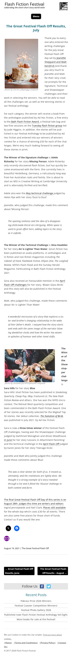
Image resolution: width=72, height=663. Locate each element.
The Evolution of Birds (51, 416)
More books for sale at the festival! (36, 619)
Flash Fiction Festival (24, 4)
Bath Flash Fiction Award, (25, 121)
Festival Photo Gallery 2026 (36, 610)
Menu (36, 16)
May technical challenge (40, 193)
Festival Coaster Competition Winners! (36, 605)
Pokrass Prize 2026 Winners (36, 600)
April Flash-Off (51, 443)
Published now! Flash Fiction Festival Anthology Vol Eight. (36, 614)
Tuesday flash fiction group (47, 125)
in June (8, 440)
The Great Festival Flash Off (35, 548)
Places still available (54, 507)
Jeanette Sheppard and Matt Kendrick (55, 61)
